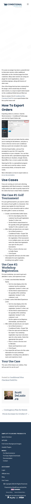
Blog (3, 477)
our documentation (9, 175)
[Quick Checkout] (15, 428)
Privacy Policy (9, 492)
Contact (5, 461)
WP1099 (4, 440)
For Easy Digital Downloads (11, 455)
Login (3, 470)
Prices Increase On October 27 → (15, 414)
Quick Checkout (6, 437)
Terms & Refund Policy (19, 492)
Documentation (7, 458)
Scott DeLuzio (22, 54)
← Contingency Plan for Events (14, 410)
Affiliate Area (5, 473)
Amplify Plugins (6, 447)
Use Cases (5, 480)
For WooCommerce (9, 453)
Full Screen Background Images (11, 444)
